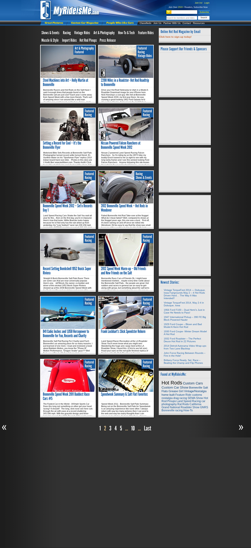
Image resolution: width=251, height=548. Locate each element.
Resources (199, 23)
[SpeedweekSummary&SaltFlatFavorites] (124, 394)
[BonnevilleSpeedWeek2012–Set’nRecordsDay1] (68, 207)
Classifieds (145, 23)
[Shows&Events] (51, 33)
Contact (187, 23)
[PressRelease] (107, 41)
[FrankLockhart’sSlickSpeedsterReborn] (123, 331)
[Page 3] (110, 428)
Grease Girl (176, 391)
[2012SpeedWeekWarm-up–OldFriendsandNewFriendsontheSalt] (124, 270)
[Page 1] (100, 428)
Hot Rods (172, 382)
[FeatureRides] (146, 33)
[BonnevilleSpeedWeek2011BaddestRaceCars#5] (66, 396)
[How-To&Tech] (127, 33)
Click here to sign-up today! (175, 36)
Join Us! (198, 3)
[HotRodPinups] (88, 41)
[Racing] (67, 33)
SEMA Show (195, 398)
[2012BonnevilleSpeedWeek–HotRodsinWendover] (124, 207)
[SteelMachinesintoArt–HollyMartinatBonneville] (66, 82)
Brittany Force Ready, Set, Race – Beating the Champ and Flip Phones (183, 361)
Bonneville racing (172, 410)
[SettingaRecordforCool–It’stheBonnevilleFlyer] (62, 145)
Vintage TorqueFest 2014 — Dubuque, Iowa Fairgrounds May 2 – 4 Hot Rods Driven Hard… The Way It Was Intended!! (184, 294)
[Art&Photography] (104, 33)
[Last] (148, 428)
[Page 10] (133, 428)
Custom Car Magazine (85, 22)
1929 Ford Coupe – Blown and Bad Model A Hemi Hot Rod (183, 325)
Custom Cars (193, 383)
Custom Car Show (175, 387)
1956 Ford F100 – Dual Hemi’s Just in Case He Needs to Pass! (184, 311)
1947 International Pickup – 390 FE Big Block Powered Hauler (185, 318)
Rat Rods (183, 404)
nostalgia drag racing (174, 398)
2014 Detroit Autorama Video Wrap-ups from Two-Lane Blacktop (185, 347)
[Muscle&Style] (50, 41)
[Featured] (79, 52)
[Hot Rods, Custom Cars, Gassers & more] (82, 33)
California (195, 404)
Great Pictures (54, 22)
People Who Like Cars (120, 22)
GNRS (204, 407)
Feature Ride (183, 394)
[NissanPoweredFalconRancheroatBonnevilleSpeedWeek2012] (121, 145)
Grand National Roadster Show (180, 407)
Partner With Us (171, 23)
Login (207, 3)
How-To (188, 410)
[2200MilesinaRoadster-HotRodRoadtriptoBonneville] (125, 82)
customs (197, 394)
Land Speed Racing (189, 401)
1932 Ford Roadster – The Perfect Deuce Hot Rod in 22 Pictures (182, 340)
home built (168, 394)
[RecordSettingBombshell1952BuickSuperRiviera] (67, 270)
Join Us (157, 23)
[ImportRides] (69, 41)
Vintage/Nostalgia (195, 391)
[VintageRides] (145, 56)
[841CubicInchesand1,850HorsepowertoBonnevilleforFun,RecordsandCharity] (66, 333)
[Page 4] (115, 428)
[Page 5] (121, 428)
